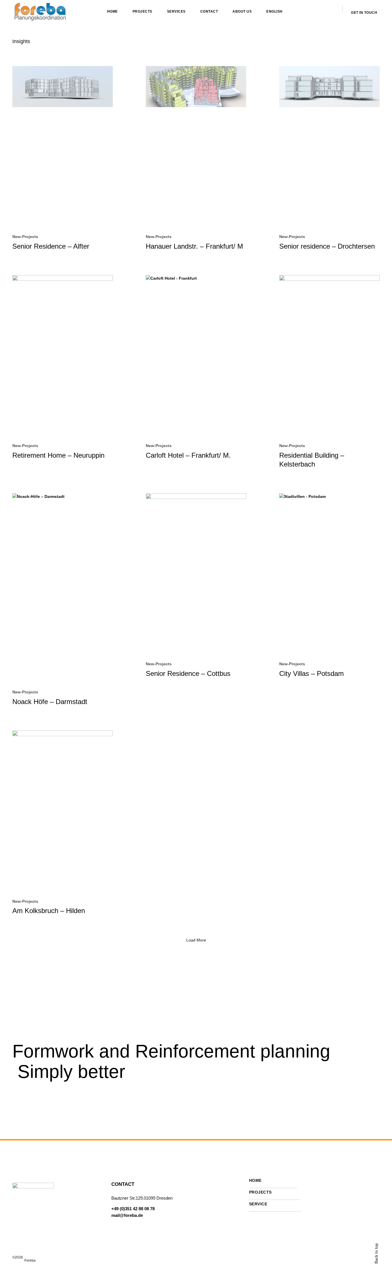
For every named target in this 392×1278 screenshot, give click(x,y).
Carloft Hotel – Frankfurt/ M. (188, 455)
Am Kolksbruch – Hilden (48, 910)
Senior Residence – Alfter (50, 246)
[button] (196, 940)
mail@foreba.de (127, 1215)
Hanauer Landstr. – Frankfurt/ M (194, 246)
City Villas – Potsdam (311, 673)
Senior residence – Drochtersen (327, 246)
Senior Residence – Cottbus (188, 673)
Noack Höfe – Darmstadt (49, 701)
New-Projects (25, 236)
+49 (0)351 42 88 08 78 (133, 1208)
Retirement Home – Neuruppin (58, 455)
